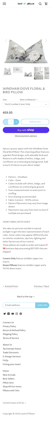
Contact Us (8, 322)
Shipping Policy (10, 334)
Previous (38, 286)
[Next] (45, 40)
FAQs (5, 360)
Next (46, 286)
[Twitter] (4, 313)
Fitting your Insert (12, 364)
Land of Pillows (27, 414)
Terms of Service (11, 338)
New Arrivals (9, 375)
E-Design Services (12, 356)
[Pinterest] (21, 313)
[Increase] (16, 122)
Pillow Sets (8, 382)
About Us (7, 344)
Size (5, 100)
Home (6, 371)
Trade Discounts (11, 352)
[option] (26, 40)
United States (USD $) (13, 403)
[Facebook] (8, 313)
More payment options (26, 136)
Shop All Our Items (12, 386)
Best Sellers (8, 378)
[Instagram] (17, 313)
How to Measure (28, 100)
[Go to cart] (46, 4)
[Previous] (6, 40)
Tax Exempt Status (12, 348)
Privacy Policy (9, 326)
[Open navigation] (4, 4)
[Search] (40, 4)
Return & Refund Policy (14, 330)
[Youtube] (13, 313)
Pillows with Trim (11, 390)
